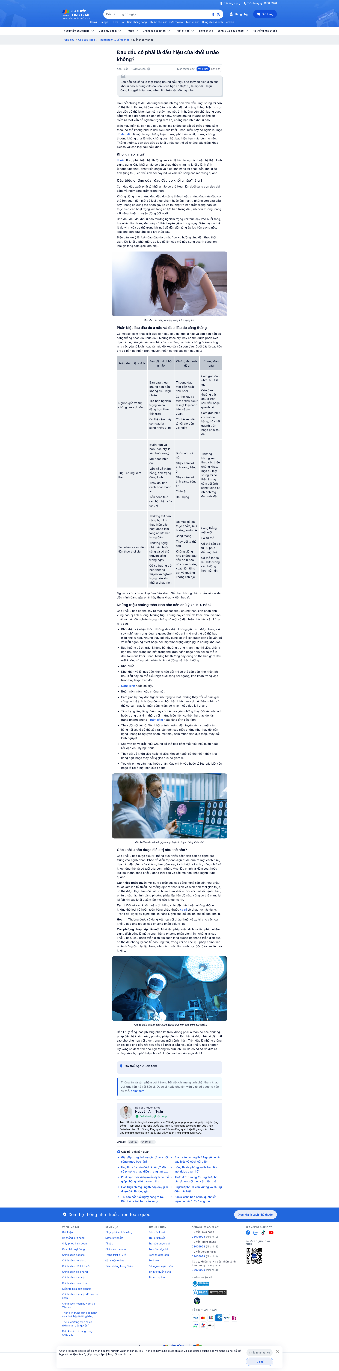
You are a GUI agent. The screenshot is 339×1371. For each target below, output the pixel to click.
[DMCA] (209, 1292)
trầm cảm (156, 719)
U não (121, 160)
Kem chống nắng (137, 22)
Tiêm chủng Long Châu (119, 1266)
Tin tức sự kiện (157, 1277)
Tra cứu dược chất (159, 1243)
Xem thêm (137, 1091)
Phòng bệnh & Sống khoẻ (114, 39)
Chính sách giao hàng (75, 1271)
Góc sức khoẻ (157, 1232)
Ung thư (133, 1142)
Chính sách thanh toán (75, 1283)
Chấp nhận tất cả (259, 1352)
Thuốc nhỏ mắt (158, 22)
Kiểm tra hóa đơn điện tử (76, 1288)
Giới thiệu (67, 1232)
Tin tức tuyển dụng (160, 1271)
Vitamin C (231, 22)
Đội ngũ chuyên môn (161, 1266)
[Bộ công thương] (200, 1283)
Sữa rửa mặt (176, 22)
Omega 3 (105, 22)
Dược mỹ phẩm (114, 1237)
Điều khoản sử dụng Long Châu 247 (77, 1333)
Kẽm (115, 22)
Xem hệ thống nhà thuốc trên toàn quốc (109, 1214)
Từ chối (259, 1361)
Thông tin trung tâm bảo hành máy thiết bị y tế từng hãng (79, 1314)
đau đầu (126, 134)
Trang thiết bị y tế (115, 1254)
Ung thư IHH (147, 1142)
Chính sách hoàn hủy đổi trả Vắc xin (78, 1305)
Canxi (93, 22)
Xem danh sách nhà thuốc (255, 1214)
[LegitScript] (209, 1300)
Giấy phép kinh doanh (75, 1243)
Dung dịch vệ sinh (212, 22)
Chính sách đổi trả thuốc (76, 1266)
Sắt (122, 22)
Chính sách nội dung (74, 1260)
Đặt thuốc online (114, 1260)
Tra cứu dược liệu (159, 1249)
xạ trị (183, 909)
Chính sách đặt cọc (73, 1254)
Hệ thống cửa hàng (73, 1237)
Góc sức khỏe (86, 39)
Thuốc (109, 1243)
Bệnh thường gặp (159, 1254)
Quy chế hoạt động (73, 1249)
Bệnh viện (154, 1260)
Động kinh (128, 686)
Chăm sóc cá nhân (116, 1249)
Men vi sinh (192, 22)
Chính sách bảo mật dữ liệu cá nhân (80, 1296)
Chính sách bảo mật (73, 1277)
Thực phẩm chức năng (118, 1232)
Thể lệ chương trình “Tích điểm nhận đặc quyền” (77, 1323)
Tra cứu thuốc (157, 1237)
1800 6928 (270, 3)
